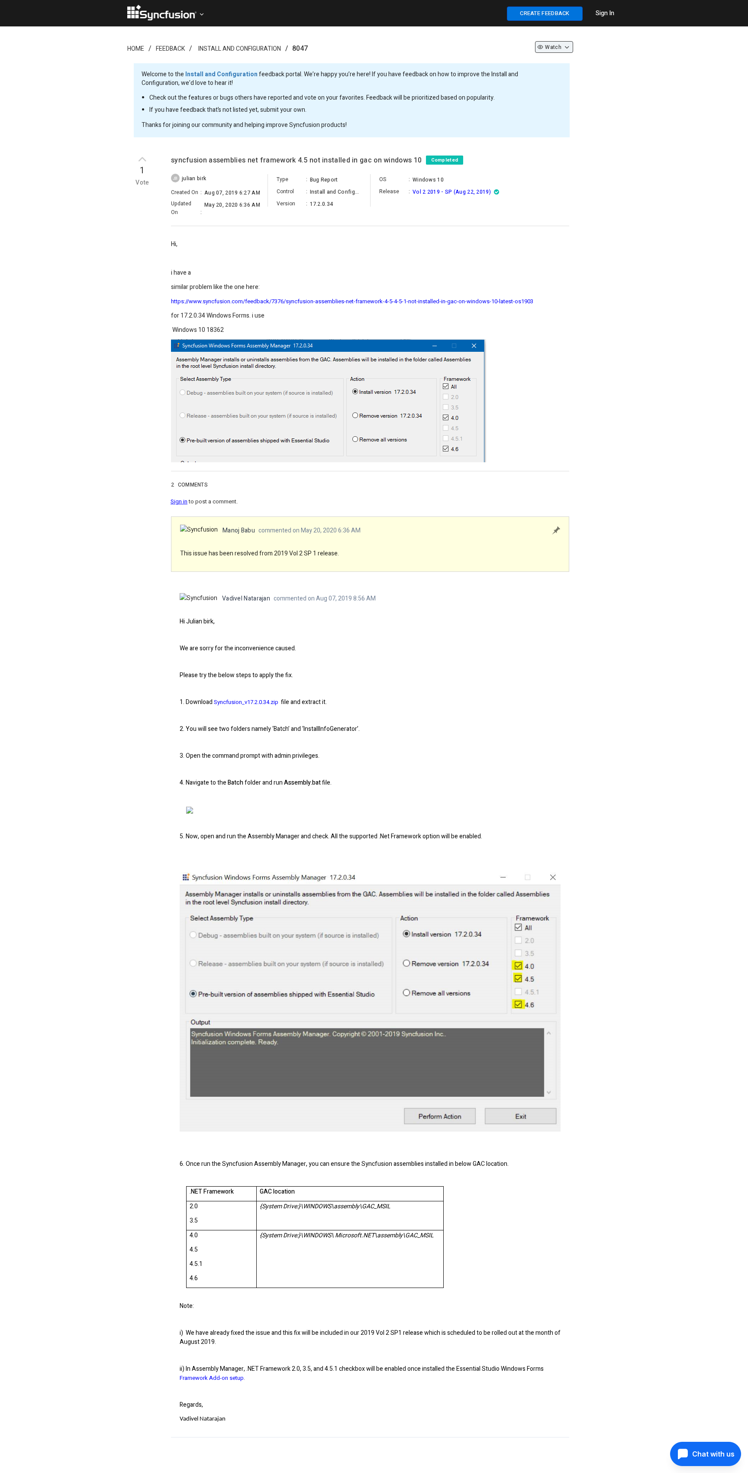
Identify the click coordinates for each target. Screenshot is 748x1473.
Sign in (179, 501)
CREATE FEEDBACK (545, 13)
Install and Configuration (239, 48)
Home (135, 48)
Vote (142, 182)
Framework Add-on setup (212, 1378)
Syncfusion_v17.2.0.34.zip (246, 702)
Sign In (605, 13)
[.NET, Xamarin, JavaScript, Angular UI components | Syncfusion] (162, 12)
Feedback (170, 48)
